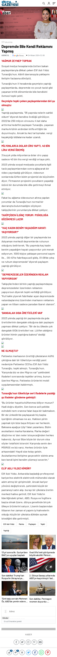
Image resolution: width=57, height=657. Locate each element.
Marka (21, 524)
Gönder (5, 618)
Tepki (42, 524)
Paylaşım (32, 524)
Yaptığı (6, 530)
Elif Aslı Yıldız (8, 524)
